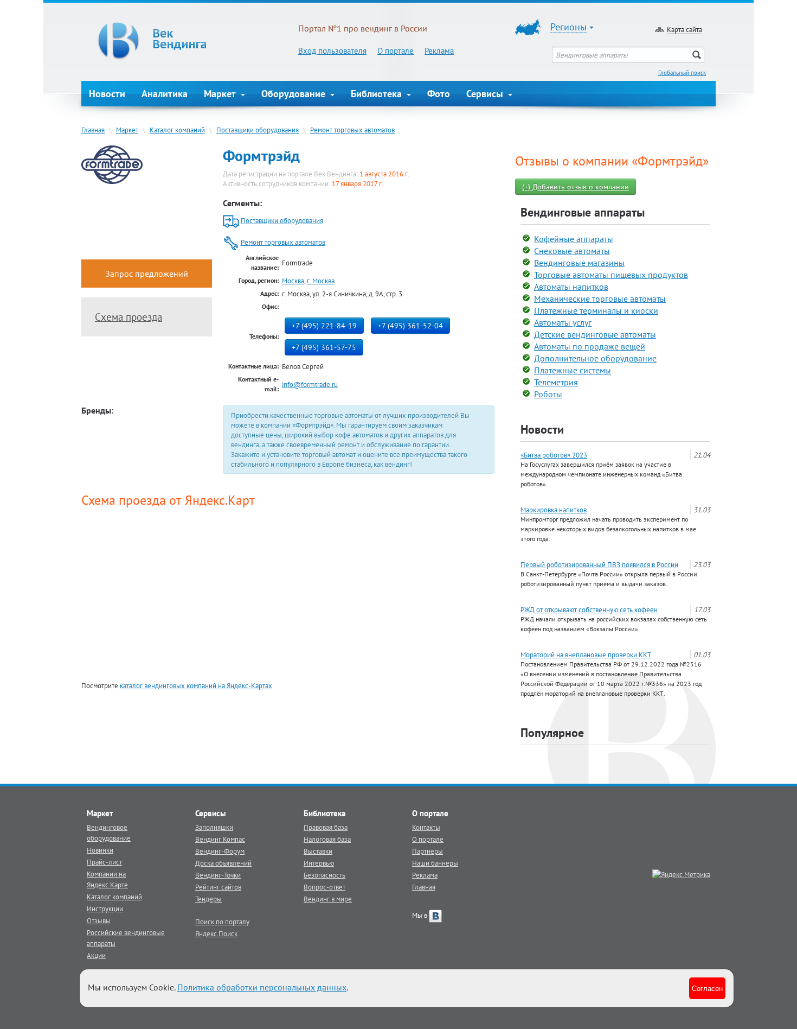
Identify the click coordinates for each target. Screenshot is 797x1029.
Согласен (707, 988)
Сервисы (486, 93)
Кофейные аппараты (573, 238)
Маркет (221, 93)
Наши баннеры (435, 863)
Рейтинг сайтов (218, 887)
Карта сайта (684, 29)
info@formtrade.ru (310, 384)
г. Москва (321, 280)
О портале (395, 51)
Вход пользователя (332, 51)
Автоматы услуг (563, 322)
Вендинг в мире (328, 899)
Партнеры (427, 851)
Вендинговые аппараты (582, 212)
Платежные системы (572, 370)
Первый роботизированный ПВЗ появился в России (599, 564)
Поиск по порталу (222, 921)
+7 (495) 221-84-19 (324, 326)
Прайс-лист (104, 862)
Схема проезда (128, 316)
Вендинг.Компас (220, 839)
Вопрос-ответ (324, 887)
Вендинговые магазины (579, 262)
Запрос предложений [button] (146, 273)
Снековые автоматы (572, 250)
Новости (107, 93)
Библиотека (377, 93)
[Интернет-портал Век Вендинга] (190, 41)
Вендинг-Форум (220, 851)
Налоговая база (327, 839)
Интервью (319, 863)
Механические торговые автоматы (600, 298)
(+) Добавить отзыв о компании (575, 187)
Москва (293, 280)
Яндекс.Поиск (216, 933)
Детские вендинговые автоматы (595, 334)
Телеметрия (556, 382)
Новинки (100, 850)
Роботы (548, 394)
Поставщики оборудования (257, 130)
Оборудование (294, 93)
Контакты (426, 827)
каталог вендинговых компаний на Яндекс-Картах (196, 685)
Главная (93, 130)
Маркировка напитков (553, 509)
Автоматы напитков (571, 286)
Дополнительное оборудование (595, 358)
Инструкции (105, 908)
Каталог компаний (177, 130)
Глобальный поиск (682, 73)
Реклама (439, 51)
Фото (438, 93)
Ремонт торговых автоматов (352, 130)
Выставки (318, 851)
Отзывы (99, 920)
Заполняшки (214, 827)
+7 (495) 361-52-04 (410, 326)
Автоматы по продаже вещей (589, 346)
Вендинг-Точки (218, 875)
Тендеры (208, 899)
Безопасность (324, 875)
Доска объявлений (223, 863)
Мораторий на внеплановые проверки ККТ (585, 654)
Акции (96, 955)
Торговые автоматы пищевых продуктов (611, 274)
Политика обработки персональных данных (261, 987)
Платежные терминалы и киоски (596, 310)
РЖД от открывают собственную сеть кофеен (589, 609)
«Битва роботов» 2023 (553, 455)
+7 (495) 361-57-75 (324, 347)
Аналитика (165, 93)
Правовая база (326, 827)
